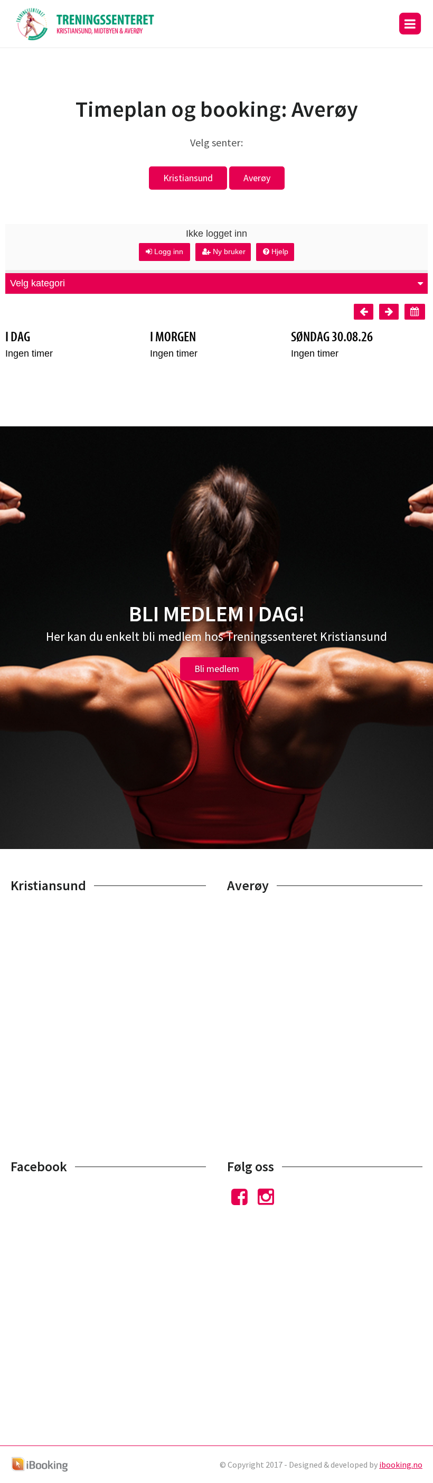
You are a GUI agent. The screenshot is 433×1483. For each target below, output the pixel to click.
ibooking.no (400, 1464)
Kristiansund (188, 178)
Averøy (256, 178)
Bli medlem (216, 669)
